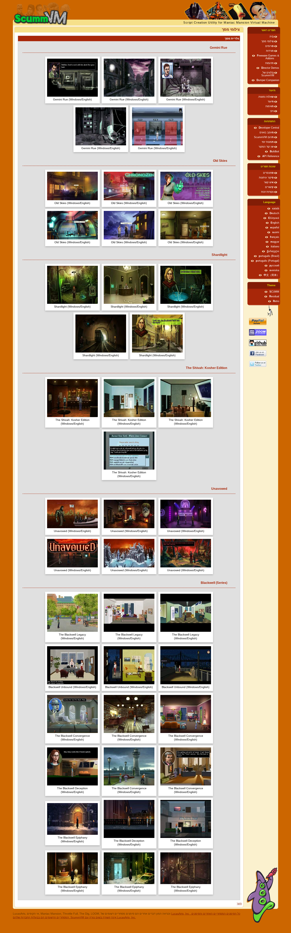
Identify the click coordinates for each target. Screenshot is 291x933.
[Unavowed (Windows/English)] (185, 514)
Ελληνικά (273, 218)
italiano (275, 246)
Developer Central (269, 127)
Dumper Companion (268, 80)
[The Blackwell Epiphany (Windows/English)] (72, 819)
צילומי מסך (267, 41)
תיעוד (272, 90)
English (275, 222)
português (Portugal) (267, 260)
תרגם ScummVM (264, 137)
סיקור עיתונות (266, 177)
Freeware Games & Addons (268, 57)
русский (274, 265)
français (274, 237)
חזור (239, 903)
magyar (274, 241)
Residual (274, 296)
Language (269, 202)
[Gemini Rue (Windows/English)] (185, 78)
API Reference (270, 156)
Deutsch (274, 213)
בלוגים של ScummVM (267, 74)
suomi (275, 232)
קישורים (269, 187)
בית (272, 36)
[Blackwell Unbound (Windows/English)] (185, 665)
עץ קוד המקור (266, 146)
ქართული (273, 251)
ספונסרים (268, 173)
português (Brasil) (269, 256)
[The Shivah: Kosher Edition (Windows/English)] (185, 398)
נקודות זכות (267, 192)
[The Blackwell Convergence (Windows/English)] (185, 714)
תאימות (269, 106)
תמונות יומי (268, 142)
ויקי (272, 111)
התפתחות (269, 121)
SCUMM (274, 291)
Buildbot (274, 151)
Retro (276, 301)
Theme (271, 285)
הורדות (270, 51)
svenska (274, 270)
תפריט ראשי (268, 30)
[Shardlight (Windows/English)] (185, 285)
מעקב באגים (267, 132)
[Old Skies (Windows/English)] (185, 186)
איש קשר (269, 182)
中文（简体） (271, 275)
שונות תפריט (268, 166)
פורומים (269, 46)
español (274, 227)
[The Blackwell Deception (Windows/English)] (72, 766)
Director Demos (270, 68)
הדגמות (269, 63)
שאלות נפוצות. (266, 96)
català (275, 208)
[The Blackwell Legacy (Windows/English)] (185, 613)
